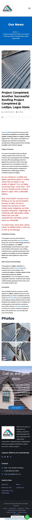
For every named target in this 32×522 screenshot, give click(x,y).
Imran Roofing (6, 132)
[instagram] (10, 457)
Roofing (20, 112)
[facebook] (4, 457)
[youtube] (7, 457)
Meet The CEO (11, 512)
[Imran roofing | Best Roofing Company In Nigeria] (7, 8)
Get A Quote (16, 408)
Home (15, 32)
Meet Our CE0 (7, 487)
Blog (27, 508)
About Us (5, 484)
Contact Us (20, 487)
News (18, 484)
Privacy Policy (22, 512)
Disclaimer (17, 514)
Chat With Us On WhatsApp (7, 492)
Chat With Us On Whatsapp (17, 510)
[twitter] (2, 457)
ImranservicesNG (9, 112)
